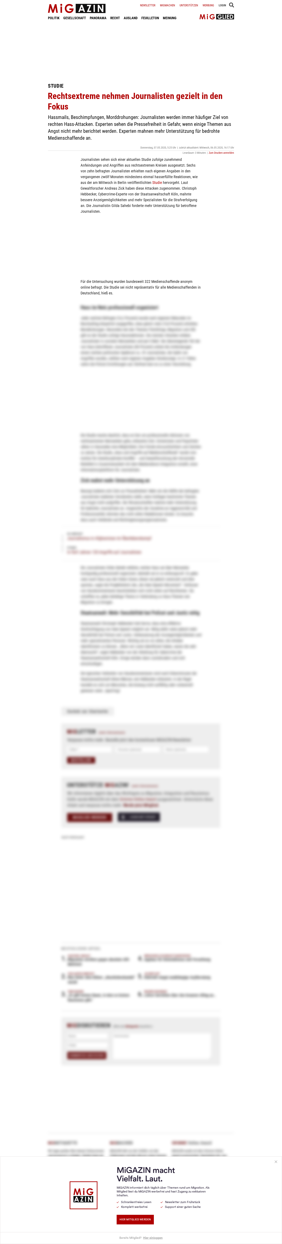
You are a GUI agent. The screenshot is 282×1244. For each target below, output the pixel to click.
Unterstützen (189, 5)
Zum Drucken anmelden (221, 152)
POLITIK (53, 18)
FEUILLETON (150, 18)
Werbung (208, 5)
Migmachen (167, 5)
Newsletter (147, 5)
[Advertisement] (141, 51)
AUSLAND (131, 18)
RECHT (115, 18)
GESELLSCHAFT (74, 18)
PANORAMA (98, 18)
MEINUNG (169, 18)
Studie (157, 182)
